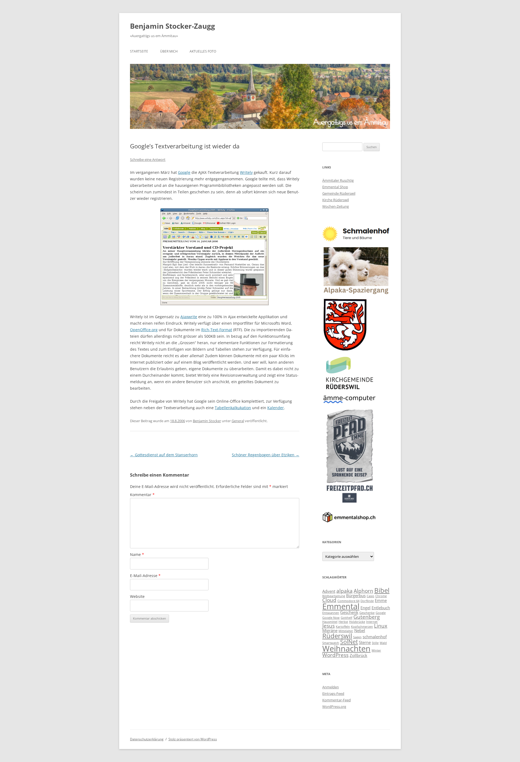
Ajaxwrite (188, 316)
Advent (328, 591)
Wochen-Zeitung (335, 206)
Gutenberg (366, 616)
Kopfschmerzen (362, 627)
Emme (381, 600)
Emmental (340, 606)
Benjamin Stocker (207, 420)
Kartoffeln (343, 627)
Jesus (328, 625)
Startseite (139, 51)
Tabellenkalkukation (233, 407)
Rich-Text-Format (216, 329)
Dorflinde (367, 601)
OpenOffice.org (144, 329)
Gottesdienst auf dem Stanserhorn (164, 454)
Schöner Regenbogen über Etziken (265, 454)
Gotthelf (346, 618)
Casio (370, 596)
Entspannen (330, 613)
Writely (246, 172)
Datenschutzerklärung (147, 739)
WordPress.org (334, 706)
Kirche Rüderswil (335, 199)
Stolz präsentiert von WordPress (192, 739)
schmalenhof (375, 636)
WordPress (335, 655)
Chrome (381, 596)
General (238, 420)
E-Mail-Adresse (145, 575)
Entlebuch (381, 607)
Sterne (365, 642)
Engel (365, 607)
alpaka (344, 590)
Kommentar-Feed (336, 700)
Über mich (169, 51)
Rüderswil (337, 635)
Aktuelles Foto (203, 51)
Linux (380, 625)
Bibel (381, 590)
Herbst (343, 622)
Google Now (331, 618)
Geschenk (349, 612)
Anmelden (330, 687)
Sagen (357, 637)
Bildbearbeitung (333, 596)
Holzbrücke (357, 622)
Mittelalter (346, 631)
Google (184, 172)
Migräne (329, 630)
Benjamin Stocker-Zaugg (172, 26)
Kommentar (142, 494)
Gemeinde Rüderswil (338, 193)
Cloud (329, 600)
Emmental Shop (335, 186)
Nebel (359, 630)
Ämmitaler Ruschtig (338, 180)
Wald (383, 643)
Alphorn (363, 590)
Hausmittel (329, 622)
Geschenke (367, 613)
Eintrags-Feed (333, 693)
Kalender (275, 407)
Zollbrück (358, 655)
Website (137, 596)
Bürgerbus (356, 595)
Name (137, 554)
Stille (375, 643)
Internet (372, 622)
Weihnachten (346, 648)
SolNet (349, 642)
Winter (376, 650)
